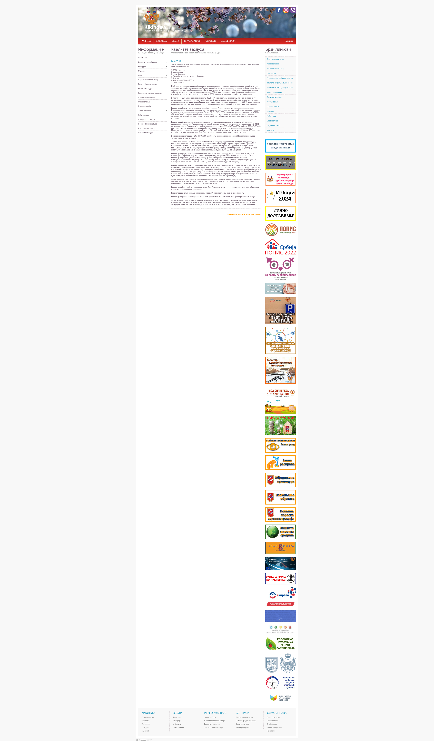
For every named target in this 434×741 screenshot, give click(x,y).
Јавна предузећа (274, 727)
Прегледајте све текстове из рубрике (244, 214)
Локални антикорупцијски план (280, 88)
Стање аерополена (146, 97)
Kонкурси (142, 66)
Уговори (270, 111)
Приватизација (144, 106)
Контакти (270, 130)
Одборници (272, 724)
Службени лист (273, 126)
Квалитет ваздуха (145, 89)
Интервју (177, 721)
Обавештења (144, 102)
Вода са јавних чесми (147, 84)
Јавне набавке (144, 111)
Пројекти (270, 731)
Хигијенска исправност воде (150, 93)
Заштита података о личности (279, 83)
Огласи (141, 71)
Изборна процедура (146, 119)
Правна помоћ (273, 107)
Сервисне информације (148, 80)
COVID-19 (142, 58)
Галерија (145, 731)
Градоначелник (273, 717)
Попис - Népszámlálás (147, 124)
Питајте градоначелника (246, 721)
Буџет (140, 75)
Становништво (148, 717)
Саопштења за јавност (148, 62)
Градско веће (178, 727)
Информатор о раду (146, 128)
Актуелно (177, 717)
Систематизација (145, 133)
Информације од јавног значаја (280, 78)
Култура (145, 727)
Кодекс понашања (274, 92)
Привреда (146, 724)
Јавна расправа (242, 727)
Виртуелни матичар (275, 59)
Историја (145, 721)
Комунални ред (242, 724)
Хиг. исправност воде (213, 727)
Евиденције (271, 73)
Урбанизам (271, 116)
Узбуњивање (143, 115)
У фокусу (177, 724)
